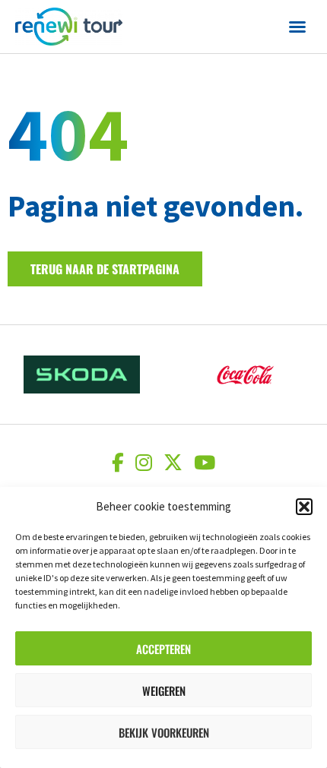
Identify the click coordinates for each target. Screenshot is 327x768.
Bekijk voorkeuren (164, 732)
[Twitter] (175, 463)
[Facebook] (120, 463)
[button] (304, 506)
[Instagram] (146, 463)
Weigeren (164, 690)
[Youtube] (204, 463)
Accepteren (163, 648)
